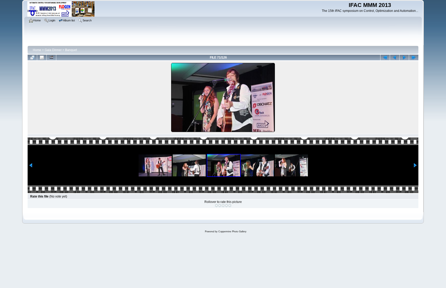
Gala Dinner (53, 50)
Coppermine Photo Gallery (232, 231)
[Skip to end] (413, 57)
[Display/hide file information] (41, 57)
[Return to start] (385, 57)
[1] (216, 205)
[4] (226, 205)
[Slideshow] (51, 57)
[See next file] (404, 57)
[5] (230, 205)
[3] (223, 205)
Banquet (71, 50)
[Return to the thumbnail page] (32, 57)
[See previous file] (394, 57)
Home (37, 50)
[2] (219, 205)
